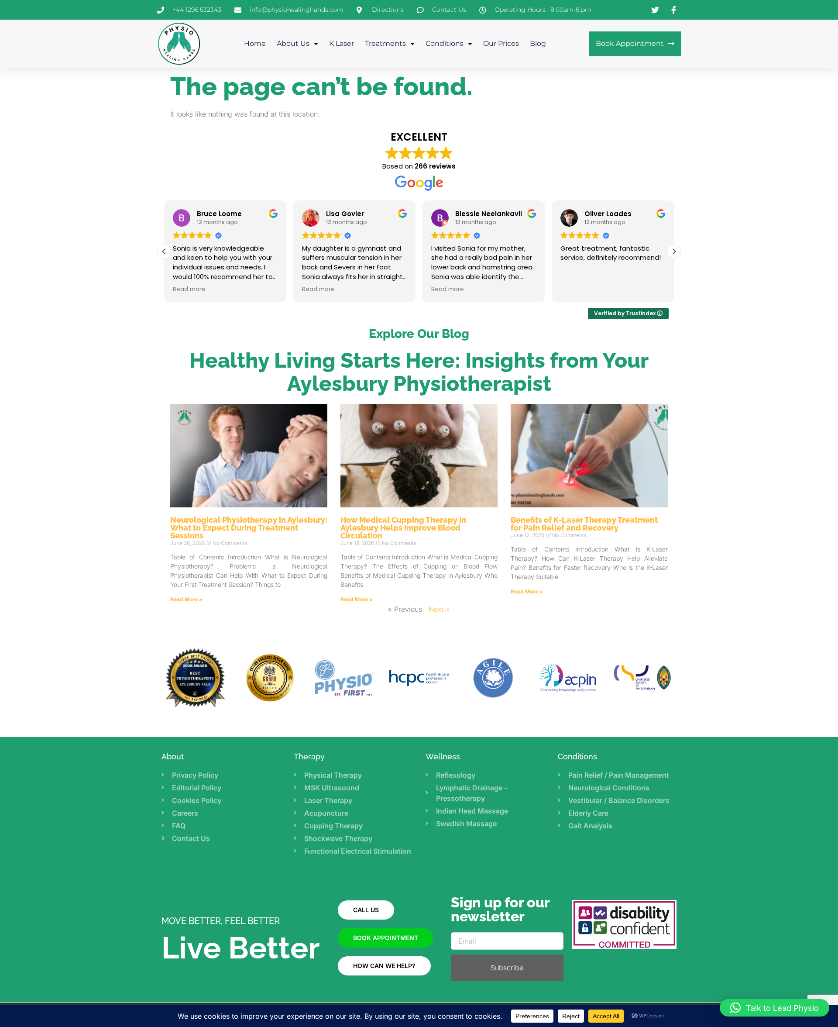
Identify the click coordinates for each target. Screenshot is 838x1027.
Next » (439, 609)
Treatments (385, 43)
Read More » (186, 599)
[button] (673, 251)
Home (255, 43)
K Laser (341, 43)
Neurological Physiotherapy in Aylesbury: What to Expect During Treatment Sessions (248, 527)
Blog (538, 43)
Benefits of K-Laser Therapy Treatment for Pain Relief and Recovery (584, 523)
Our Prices (501, 43)
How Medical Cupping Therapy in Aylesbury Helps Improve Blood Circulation (403, 527)
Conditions (445, 43)
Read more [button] (189, 289)
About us (293, 43)
